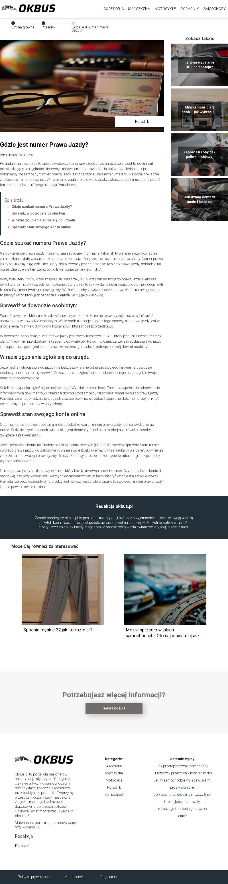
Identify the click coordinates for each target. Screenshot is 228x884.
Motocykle (165, 9)
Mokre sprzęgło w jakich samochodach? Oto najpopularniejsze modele (162, 633)
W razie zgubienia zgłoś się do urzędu (43, 220)
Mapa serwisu (75, 877)
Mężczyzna (139, 9)
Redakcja (24, 836)
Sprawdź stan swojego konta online (41, 227)
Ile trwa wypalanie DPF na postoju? (199, 64)
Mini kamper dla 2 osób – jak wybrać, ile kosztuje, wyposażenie (199, 110)
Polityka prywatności (34, 877)
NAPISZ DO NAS (114, 708)
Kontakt (22, 845)
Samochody (215, 9)
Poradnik (190, 9)
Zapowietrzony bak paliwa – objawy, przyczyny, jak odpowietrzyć (199, 154)
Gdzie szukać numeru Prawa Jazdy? (42, 207)
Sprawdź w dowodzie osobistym (38, 213)
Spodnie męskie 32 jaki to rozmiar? (57, 630)
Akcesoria (114, 9)
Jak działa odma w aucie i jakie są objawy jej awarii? (199, 199)
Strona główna (22, 27)
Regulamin (108, 877)
